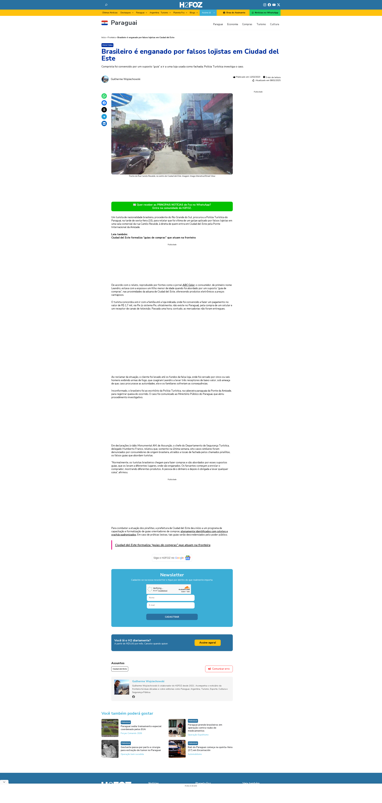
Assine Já (206, 12)
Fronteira (112, 37)
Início (103, 37)
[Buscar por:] (106, 4)
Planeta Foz (179, 12)
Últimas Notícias (110, 12)
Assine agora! (207, 647)
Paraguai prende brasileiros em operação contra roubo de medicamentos (205, 732)
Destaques (126, 12)
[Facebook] (133, 701)
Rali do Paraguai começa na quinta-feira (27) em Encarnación (210, 753)
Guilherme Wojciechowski (125, 79)
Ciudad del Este (120, 673)
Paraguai (140, 12)
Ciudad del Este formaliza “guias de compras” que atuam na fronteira (162, 545)
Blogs (192, 12)
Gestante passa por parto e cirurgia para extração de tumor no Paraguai (141, 753)
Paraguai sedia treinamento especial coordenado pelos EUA (141, 732)
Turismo (164, 12)
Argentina (154, 12)
